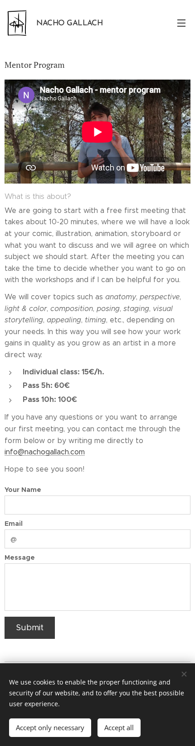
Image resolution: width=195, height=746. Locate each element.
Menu (181, 23)
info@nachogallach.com (45, 452)
